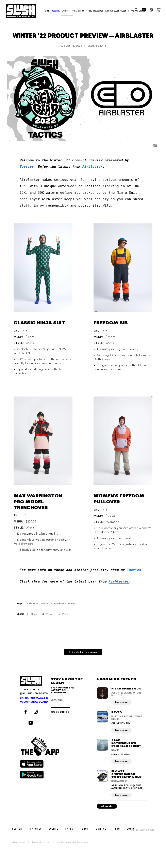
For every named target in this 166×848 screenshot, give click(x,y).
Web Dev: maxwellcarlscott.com (72, 842)
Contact (102, 828)
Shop (47, 11)
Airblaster (92, 167)
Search (17, 828)
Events (54, 828)
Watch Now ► (80, 11)
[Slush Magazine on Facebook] (26, 712)
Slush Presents (123, 11)
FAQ (117, 828)
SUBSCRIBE (55, 11)
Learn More (121, 702)
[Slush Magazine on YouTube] (31, 723)
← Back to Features (83, 652)
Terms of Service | (43, 842)
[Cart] (158, 10)
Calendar (108, 11)
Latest (70, 828)
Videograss (98, 11)
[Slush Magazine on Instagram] (36, 712)
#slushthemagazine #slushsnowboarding (31, 700)
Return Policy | (21, 842)
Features (67, 11)
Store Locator (139, 11)
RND (90, 11)
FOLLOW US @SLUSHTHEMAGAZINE (31, 691)
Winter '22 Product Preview (58, 603)
